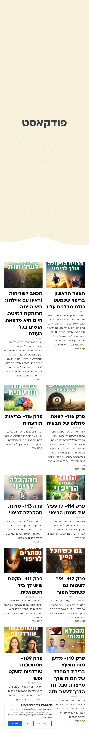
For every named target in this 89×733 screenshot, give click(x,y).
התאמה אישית (42, 723)
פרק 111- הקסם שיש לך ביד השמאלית (25, 585)
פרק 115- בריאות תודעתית (24, 420)
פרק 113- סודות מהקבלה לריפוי (25, 509)
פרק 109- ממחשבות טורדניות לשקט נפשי (25, 668)
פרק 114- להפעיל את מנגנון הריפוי (66, 509)
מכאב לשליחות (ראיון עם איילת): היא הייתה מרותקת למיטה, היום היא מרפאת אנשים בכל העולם (24, 313)
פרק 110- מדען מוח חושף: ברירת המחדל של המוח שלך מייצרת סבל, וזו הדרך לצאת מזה (66, 675)
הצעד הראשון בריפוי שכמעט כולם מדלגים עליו (66, 300)
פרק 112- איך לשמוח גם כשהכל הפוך (70, 585)
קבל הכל (15, 723)
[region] (30, 714)
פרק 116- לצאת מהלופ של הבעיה (66, 420)
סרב (27, 723)
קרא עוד (80, 348)
